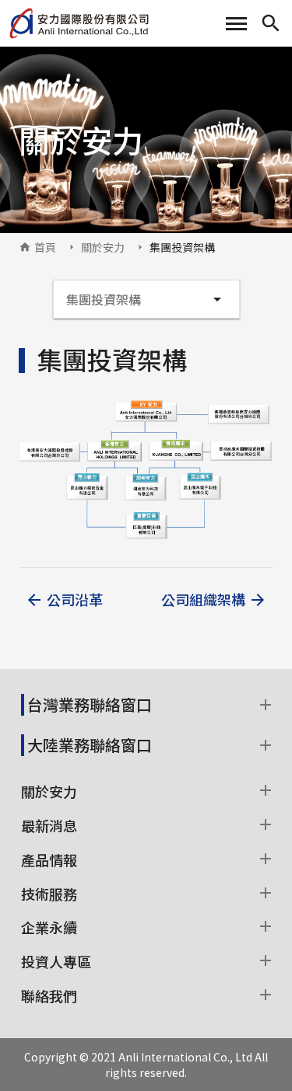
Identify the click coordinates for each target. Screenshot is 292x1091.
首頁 (45, 247)
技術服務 (49, 894)
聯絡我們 (49, 995)
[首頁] (79, 23)
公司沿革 (75, 599)
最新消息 (49, 825)
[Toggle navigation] (236, 23)
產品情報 (49, 859)
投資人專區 (56, 961)
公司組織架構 (203, 599)
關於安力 (103, 247)
